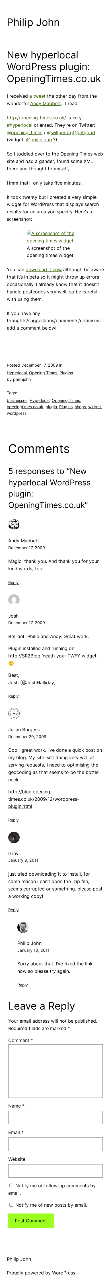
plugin (51, 406)
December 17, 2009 (26, 547)
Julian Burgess (24, 729)
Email (16, 1132)
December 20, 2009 (27, 736)
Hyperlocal (17, 372)
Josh (13, 616)
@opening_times (24, 132)
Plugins (66, 372)
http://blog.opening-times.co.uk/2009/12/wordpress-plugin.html (43, 799)
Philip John (33, 22)
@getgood (83, 132)
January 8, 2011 (23, 860)
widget (94, 406)
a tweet (37, 96)
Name (16, 1106)
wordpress (16, 413)
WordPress (63, 1273)
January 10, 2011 (33, 950)
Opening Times (43, 372)
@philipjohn (39, 139)
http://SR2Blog (24, 656)
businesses (17, 400)
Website (16, 1159)
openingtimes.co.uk (25, 406)
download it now (44, 269)
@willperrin (59, 132)
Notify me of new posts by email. (51, 1205)
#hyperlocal (19, 125)
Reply (13, 582)
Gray (13, 853)
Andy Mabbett (45, 103)
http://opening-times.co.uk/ (36, 117)
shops (80, 406)
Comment (20, 1040)
